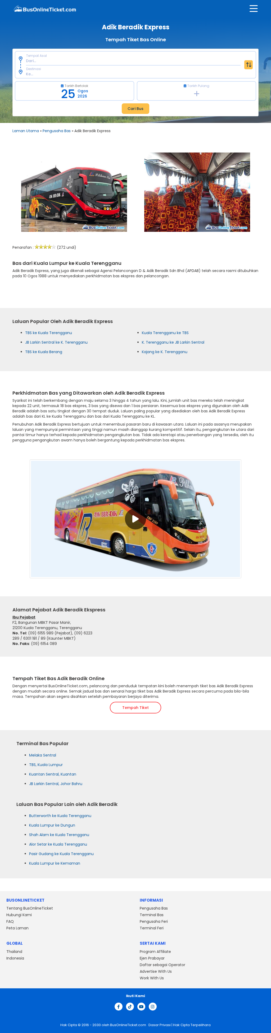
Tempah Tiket (135, 707)
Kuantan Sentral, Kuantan (52, 774)
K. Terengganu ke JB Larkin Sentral (173, 342)
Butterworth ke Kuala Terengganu (60, 815)
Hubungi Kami (19, 915)
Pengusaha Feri (154, 921)
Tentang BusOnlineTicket (29, 908)
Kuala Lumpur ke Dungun (52, 825)
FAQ (10, 921)
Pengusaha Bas (57, 130)
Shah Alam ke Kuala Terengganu (59, 834)
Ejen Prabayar (152, 958)
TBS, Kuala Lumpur (46, 764)
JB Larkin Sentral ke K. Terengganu (56, 342)
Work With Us (152, 978)
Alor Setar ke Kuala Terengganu (58, 844)
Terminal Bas (152, 915)
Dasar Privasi (159, 1024)
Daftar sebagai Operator (162, 964)
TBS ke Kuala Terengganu (48, 332)
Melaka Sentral (42, 755)
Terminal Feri (152, 928)
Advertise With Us (156, 971)
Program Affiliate (155, 951)
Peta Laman (17, 928)
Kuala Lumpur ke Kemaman (54, 863)
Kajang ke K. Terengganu (164, 351)
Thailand (14, 951)
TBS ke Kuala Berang (43, 351)
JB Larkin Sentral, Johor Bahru (55, 783)
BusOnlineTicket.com (128, 1024)
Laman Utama (25, 130)
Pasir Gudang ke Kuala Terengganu (61, 853)
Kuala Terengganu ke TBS (165, 332)
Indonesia (15, 958)
